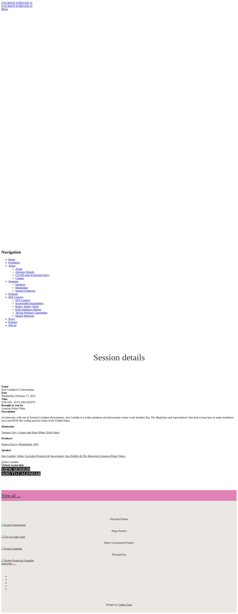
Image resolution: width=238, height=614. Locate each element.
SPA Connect (15, 297)
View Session (15, 469)
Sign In (12, 325)
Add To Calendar (21, 474)
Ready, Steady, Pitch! (27, 306)
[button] (11, 495)
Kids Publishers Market (28, 309)
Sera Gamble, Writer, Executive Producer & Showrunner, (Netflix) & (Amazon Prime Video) (63, 456)
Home (11, 259)
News (11, 319)
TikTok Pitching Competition (31, 312)
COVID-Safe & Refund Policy (32, 275)
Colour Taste (125, 604)
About (11, 265)
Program (13, 293)
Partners (12, 322)
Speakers (13, 281)
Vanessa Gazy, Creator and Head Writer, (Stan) (30, 432)
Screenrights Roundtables (29, 303)
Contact (19, 278)
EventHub (14, 262)
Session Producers (25, 290)
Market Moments (24, 315)
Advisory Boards (24, 272)
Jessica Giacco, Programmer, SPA (20, 444)
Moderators (21, 287)
